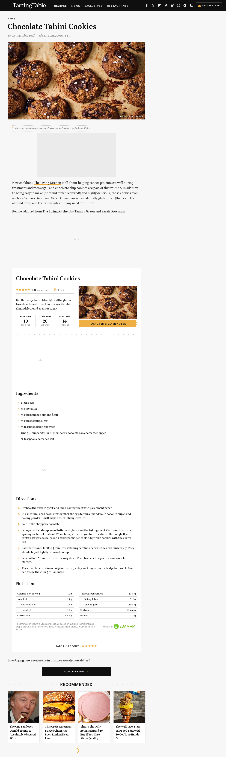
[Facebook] (146, 6)
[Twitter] (153, 6)
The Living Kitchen (47, 182)
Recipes (60, 6)
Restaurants (117, 6)
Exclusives (93, 6)
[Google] (185, 6)
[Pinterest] (166, 6)
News (75, 6)
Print (62, 289)
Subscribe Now (74, 671)
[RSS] (191, 6)
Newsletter (211, 5)
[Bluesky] (172, 6)
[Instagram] (178, 6)
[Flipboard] (159, 6)
